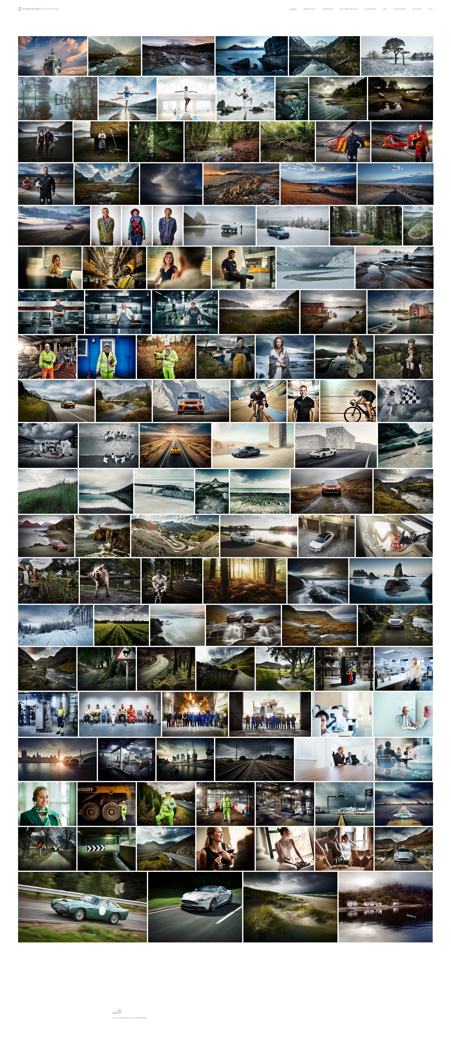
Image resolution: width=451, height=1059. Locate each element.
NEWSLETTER (417, 9)
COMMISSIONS (327, 9)
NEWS (385, 9)
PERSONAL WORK (309, 9)
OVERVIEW (292, 9)
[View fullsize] (52, 56)
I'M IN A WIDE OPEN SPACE (349, 9)
